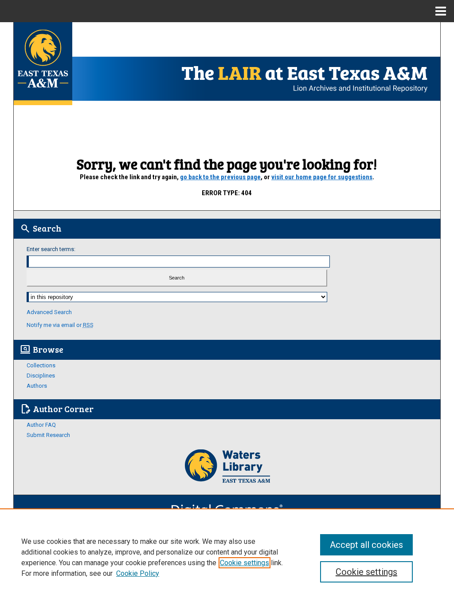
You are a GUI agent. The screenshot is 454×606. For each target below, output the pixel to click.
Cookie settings (244, 563)
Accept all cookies (366, 544)
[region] (227, 557)
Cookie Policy (137, 573)
